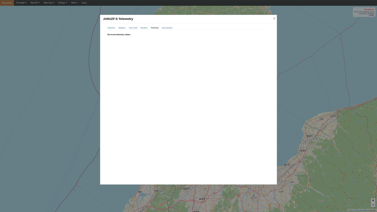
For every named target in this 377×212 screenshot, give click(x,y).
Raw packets (167, 28)
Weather (144, 28)
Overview (111, 28)
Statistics (121, 28)
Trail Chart (133, 28)
